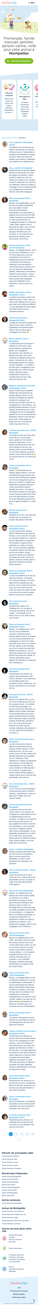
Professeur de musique (17, 1259)
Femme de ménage (15, 1235)
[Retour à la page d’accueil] (9, 2)
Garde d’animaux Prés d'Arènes (13, 1211)
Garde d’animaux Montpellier (12, 1203)
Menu (33, 3)
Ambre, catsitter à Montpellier (21, 849)
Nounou (11, 1267)
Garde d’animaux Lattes (10, 1217)
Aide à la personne (15, 1248)
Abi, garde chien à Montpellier (21, 891)
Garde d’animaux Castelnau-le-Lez (14, 1214)
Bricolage (12, 1242)
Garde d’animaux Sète (9, 1159)
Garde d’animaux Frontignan (11, 1168)
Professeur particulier (16, 1255)
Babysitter (12, 1271)
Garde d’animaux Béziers (10, 1156)
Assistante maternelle (16, 1269)
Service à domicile (15, 1239)
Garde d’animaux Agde (10, 1165)
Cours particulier (14, 1262)
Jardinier (12, 1237)
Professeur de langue (16, 1257)
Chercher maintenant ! (21, 61)
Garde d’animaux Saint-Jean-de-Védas (15, 1220)
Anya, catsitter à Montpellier (20, 168)
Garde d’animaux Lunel (10, 1162)
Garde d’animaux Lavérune (11, 1224)
